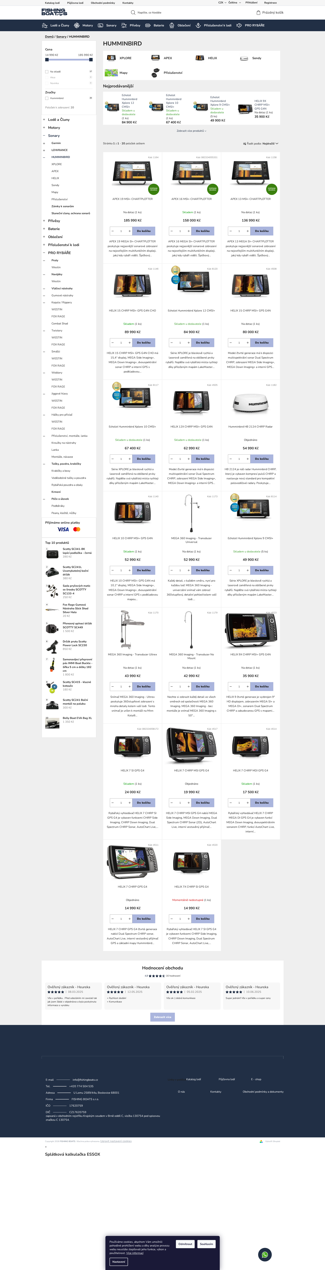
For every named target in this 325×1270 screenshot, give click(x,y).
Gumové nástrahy (62, 295)
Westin (56, 267)
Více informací (134, 1253)
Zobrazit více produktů (190, 131)
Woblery (57, 373)
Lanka (55, 450)
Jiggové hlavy (60, 394)
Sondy (55, 185)
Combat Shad (60, 323)
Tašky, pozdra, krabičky (66, 464)
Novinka (70, 83)
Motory (54, 127)
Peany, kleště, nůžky (64, 513)
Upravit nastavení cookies (116, 1141)
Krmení (56, 492)
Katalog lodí (52, 3)
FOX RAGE (58, 316)
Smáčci (56, 351)
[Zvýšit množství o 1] (129, 231)
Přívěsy (54, 220)
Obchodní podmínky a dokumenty (263, 1091)
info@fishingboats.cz (85, 1080)
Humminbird (71, 98)
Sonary (54, 135)
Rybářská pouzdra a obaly (67, 485)
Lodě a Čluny (59, 119)
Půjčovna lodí (75, 3)
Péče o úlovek (60, 499)
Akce (70, 77)
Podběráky (58, 506)
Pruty (55, 260)
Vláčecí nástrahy (62, 288)
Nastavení (118, 1262)
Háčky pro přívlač (62, 415)
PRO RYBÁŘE (59, 252)
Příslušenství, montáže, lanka (69, 436)
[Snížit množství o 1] (112, 231)
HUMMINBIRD (61, 157)
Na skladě (71, 71)
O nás (181, 1091)
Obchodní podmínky (103, 3)
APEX (55, 171)
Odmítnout (185, 1244)
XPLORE (57, 164)
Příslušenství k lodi (63, 244)
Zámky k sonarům (63, 206)
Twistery (57, 330)
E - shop (256, 1079)
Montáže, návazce (62, 457)
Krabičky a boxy (61, 471)
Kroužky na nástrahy (64, 443)
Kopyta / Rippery (62, 302)
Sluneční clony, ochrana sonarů (71, 213)
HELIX (55, 178)
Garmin (56, 143)
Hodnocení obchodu (162, 968)
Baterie (54, 228)
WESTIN (57, 309)
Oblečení (55, 236)
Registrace (270, 2)
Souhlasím (206, 1244)
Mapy (55, 192)
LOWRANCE (60, 150)
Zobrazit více (162, 1017)
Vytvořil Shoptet (272, 1141)
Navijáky (57, 274)
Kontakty (127, 3)
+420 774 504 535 (81, 1086)
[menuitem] (60, 25)
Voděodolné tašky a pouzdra (69, 478)
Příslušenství (60, 199)
